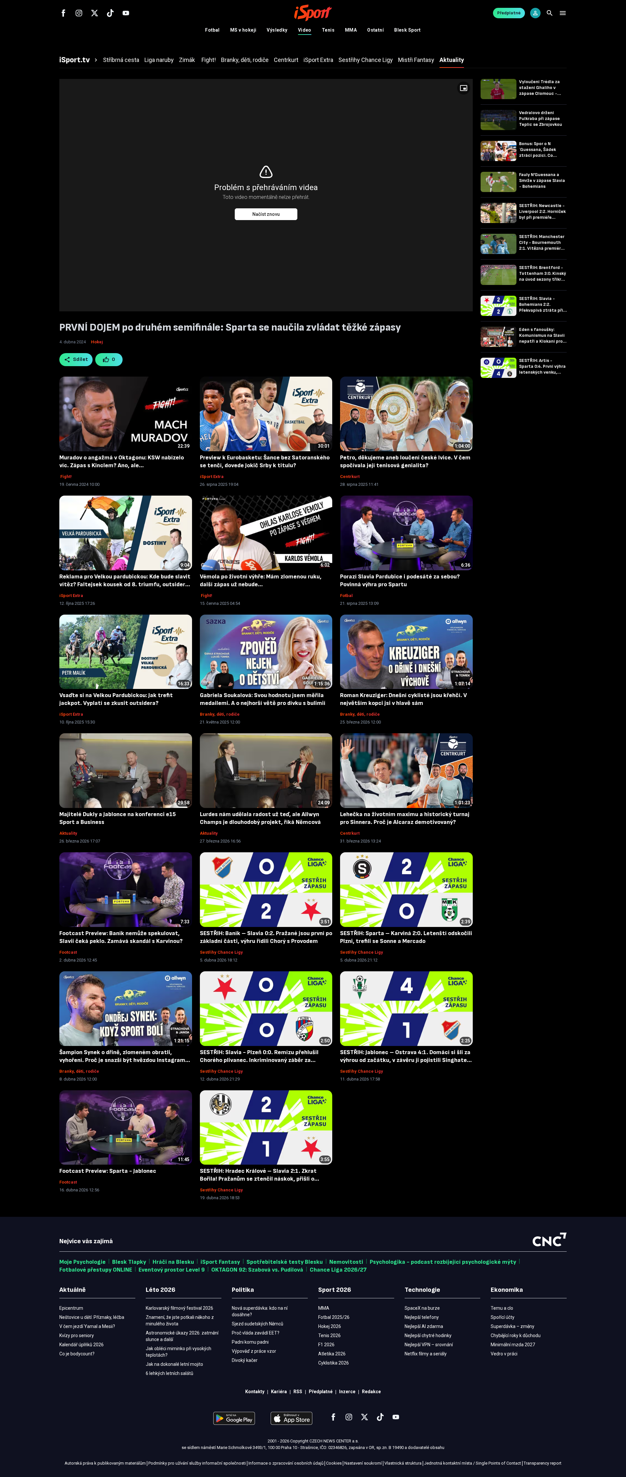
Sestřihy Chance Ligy (221, 952)
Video (304, 30)
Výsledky (277, 30)
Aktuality (68, 833)
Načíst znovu (266, 214)
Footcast (68, 952)
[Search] (550, 13)
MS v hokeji (243, 30)
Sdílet (80, 359)
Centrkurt (350, 476)
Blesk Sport (407, 30)
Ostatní (375, 30)
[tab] (79, 60)
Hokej (97, 341)
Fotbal (212, 30)
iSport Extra (212, 476)
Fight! (65, 476)
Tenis (328, 30)
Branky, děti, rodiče (220, 714)
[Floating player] (463, 88)
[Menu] (563, 13)
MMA (351, 30)
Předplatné (509, 13)
